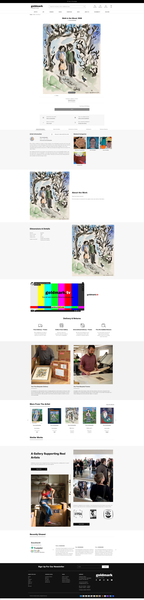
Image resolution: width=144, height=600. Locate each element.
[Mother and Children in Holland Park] (89, 415)
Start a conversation (51, 118)
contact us (47, 580)
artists (29, 576)
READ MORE (38, 469)
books (29, 580)
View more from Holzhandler (46, 140)
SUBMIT (105, 566)
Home (31, 14)
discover (30, 586)
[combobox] (67, 6)
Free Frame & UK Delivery (72, 1)
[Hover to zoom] (72, 58)
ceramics (30, 579)
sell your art (47, 582)
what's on (30, 582)
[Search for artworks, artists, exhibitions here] (84, 6)
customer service (48, 576)
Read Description (71, 100)
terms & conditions (66, 579)
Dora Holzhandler (72, 20)
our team (47, 579)
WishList (100, 7)
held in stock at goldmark (83, 118)
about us (30, 583)
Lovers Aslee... (107, 428)
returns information (66, 582)
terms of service (65, 576)
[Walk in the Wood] (72, 415)
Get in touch (49, 123)
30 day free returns (82, 123)
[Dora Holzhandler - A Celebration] (37, 416)
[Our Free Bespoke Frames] (93, 364)
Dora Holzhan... (37, 428)
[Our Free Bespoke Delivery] (50, 364)
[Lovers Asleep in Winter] (107, 416)
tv (28, 584)
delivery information (66, 580)
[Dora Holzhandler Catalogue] (54, 416)
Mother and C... (89, 428)
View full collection (110, 404)
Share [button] (57, 95)
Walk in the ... (72, 428)
